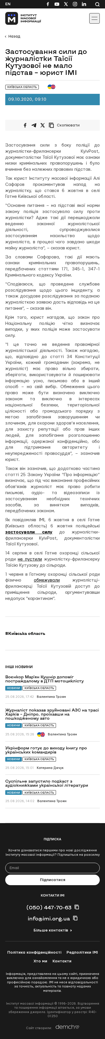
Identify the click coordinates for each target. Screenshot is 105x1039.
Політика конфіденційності (34, 952)
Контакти (61, 961)
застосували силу (28, 532)
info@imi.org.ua (49, 918)
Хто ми (40, 961)
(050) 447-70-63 (48, 907)
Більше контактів (51, 930)
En (7, 4)
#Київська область (25, 633)
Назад (14, 36)
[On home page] (17, 18)
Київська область (39, 688)
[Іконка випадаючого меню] (94, 18)
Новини (13, 688)
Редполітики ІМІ (82, 952)
